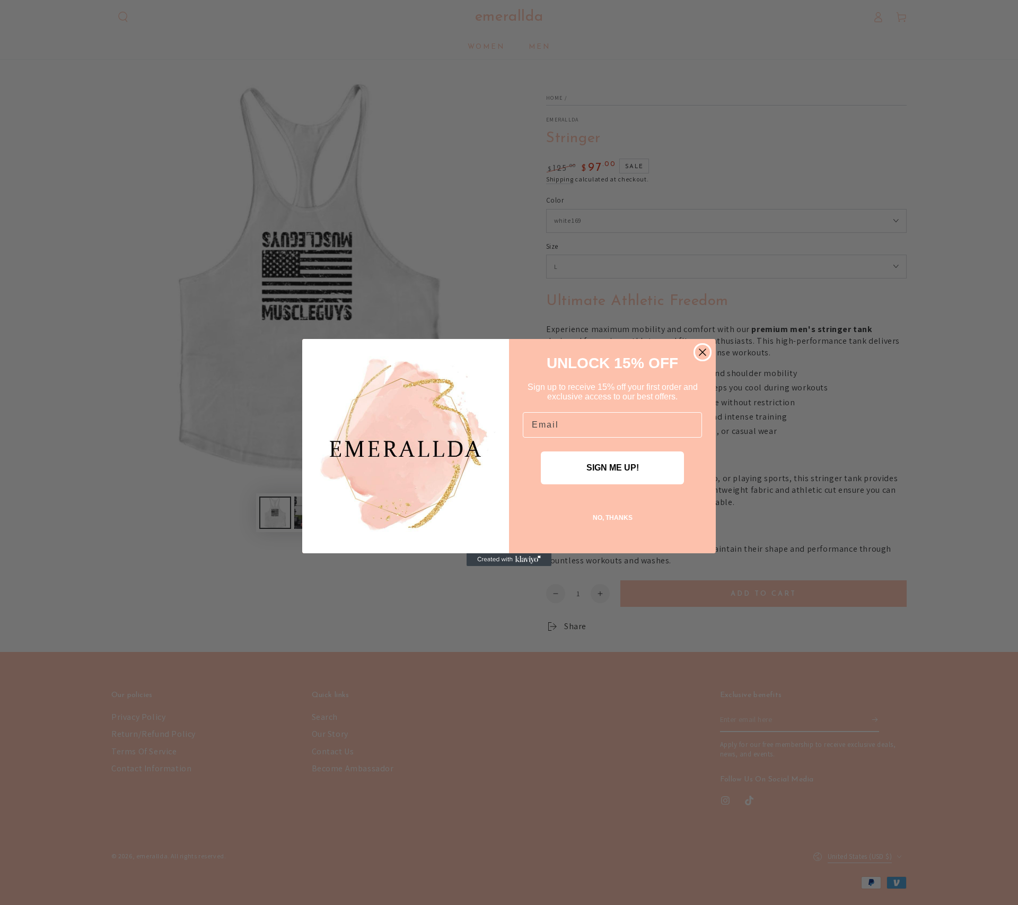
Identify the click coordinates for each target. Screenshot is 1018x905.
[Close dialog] (702, 352)
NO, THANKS (613, 517)
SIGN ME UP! (612, 467)
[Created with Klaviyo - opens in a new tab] (509, 559)
